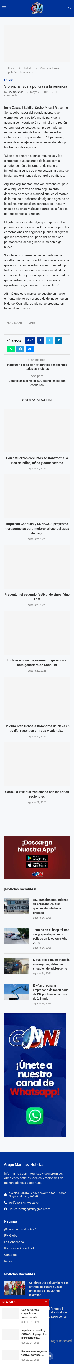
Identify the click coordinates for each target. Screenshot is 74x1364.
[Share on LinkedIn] (58, 340)
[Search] (70, 8)
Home (11, 68)
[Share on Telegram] (20, 349)
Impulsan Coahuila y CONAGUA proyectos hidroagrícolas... (34, 1334)
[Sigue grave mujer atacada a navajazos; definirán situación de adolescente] (16, 966)
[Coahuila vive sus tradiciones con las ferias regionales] (37, 764)
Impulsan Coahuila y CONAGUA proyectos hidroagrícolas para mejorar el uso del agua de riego (37, 528)
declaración (14, 323)
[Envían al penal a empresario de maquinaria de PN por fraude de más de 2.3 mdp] (16, 992)
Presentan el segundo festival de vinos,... (34, 1353)
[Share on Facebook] (40, 340)
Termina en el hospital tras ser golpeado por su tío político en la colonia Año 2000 (51, 936)
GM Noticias (15, 92)
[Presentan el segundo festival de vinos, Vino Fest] (37, 567)
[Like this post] (31, 340)
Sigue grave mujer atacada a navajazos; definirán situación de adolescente (51, 964)
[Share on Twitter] (49, 340)
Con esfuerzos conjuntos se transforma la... (30, 1313)
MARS (32, 323)
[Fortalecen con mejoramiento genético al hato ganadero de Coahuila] (37, 633)
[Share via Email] (30, 349)
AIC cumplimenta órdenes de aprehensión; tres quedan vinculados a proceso (50, 906)
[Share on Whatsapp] (11, 349)
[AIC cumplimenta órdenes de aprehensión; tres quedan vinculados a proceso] (16, 906)
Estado (28, 68)
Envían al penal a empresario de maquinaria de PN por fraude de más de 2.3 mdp (50, 992)
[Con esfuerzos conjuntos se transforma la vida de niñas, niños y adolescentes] (37, 430)
